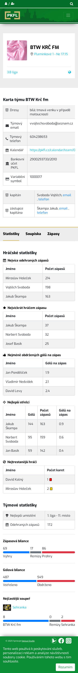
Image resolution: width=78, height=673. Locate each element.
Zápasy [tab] (53, 233)
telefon (43, 199)
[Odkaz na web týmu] (69, 72)
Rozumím (65, 667)
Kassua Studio (28, 641)
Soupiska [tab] (33, 233)
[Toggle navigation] (68, 15)
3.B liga (12, 72)
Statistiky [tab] (11, 233)
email (67, 195)
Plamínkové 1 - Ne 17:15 (51, 54)
